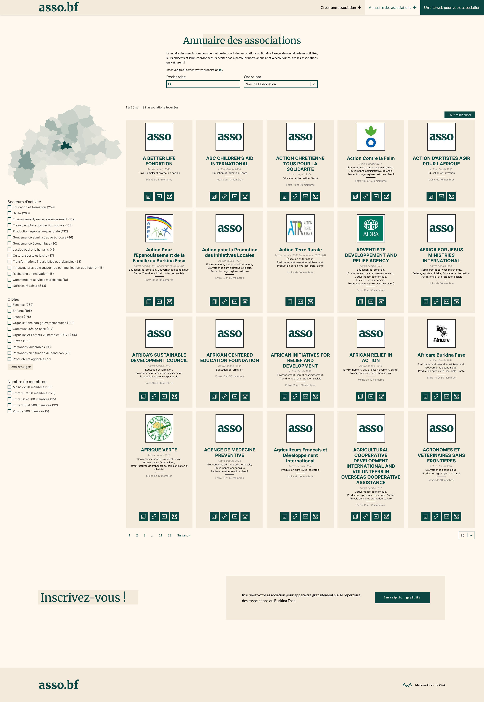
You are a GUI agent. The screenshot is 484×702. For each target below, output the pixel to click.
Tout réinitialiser (459, 115)
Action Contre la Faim (371, 158)
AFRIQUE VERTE (159, 450)
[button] (65, 207)
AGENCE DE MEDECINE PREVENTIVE (229, 452)
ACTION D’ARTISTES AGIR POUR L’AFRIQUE (441, 161)
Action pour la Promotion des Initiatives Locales (230, 252)
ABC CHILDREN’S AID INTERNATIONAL (229, 161)
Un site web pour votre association (452, 7)
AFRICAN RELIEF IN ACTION (370, 357)
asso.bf (58, 7)
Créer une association (338, 7)
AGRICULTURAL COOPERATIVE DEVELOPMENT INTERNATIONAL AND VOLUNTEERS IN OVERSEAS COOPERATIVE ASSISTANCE (370, 466)
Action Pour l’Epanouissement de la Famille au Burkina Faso (159, 255)
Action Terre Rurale (300, 249)
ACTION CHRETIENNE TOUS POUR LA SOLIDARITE (300, 164)
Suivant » (183, 535)
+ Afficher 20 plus (20, 367)
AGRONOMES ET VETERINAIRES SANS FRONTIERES (441, 455)
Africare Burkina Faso (441, 355)
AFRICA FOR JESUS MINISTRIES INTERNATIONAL (441, 255)
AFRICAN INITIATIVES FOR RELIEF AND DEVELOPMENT (300, 360)
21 (160, 535)
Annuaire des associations (390, 7)
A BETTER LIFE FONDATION (159, 161)
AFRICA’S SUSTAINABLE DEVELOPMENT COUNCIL (159, 357)
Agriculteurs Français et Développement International (300, 455)
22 (169, 535)
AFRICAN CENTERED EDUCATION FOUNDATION (229, 357)
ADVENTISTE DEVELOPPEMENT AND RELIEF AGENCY (371, 255)
